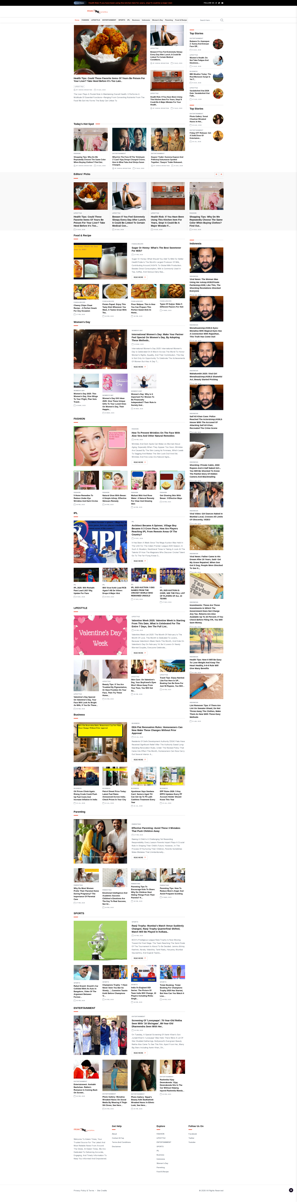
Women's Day (157, 20)
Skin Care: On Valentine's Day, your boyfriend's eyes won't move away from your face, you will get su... (143, 685)
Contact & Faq (118, 1138)
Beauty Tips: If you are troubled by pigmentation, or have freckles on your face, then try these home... (114, 690)
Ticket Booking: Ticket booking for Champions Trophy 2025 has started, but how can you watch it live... (172, 990)
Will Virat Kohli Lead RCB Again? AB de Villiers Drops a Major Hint (114, 590)
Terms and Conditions (121, 1142)
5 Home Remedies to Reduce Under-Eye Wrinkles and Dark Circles (86, 498)
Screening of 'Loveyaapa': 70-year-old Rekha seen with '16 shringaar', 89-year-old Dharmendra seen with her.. (157, 1023)
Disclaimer (116, 1146)
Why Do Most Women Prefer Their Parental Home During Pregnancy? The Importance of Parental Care (86, 893)
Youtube (192, 1142)
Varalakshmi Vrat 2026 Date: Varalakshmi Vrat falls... (200, 93)
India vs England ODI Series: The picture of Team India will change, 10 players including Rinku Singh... (143, 993)
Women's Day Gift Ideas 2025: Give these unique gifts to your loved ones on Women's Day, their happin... (114, 403)
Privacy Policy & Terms (84, 1190)
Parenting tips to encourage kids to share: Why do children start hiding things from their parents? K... (143, 892)
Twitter (191, 1138)
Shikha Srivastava (85, 90)
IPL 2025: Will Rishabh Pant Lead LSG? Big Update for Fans (84, 590)
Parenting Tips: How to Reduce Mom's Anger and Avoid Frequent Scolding (172, 891)
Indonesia (146, 20)
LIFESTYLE (95, 20)
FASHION (85, 20)
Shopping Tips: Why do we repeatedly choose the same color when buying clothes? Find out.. (131, 3)
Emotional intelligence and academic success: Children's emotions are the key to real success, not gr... (114, 898)
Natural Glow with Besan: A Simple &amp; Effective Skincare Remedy (114, 498)
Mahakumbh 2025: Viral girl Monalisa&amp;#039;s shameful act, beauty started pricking (206, 376)
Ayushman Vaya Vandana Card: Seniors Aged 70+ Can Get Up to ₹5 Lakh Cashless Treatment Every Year (143, 796)
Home (77, 20)
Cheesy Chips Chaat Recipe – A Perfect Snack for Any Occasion (85, 308)
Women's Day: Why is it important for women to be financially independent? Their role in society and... (143, 399)
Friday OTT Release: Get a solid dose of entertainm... (200, 135)
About (114, 1134)
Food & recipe (181, 20)
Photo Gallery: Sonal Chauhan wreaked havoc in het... (199, 119)
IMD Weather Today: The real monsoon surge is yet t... (200, 76)
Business (136, 20)
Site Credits (102, 1190)
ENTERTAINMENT (109, 20)
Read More (138, 277)
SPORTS (121, 20)
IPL (128, 20)
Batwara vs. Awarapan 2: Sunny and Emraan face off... (199, 43)
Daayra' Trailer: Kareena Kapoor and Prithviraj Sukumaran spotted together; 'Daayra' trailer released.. (167, 159)
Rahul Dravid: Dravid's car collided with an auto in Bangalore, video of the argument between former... (86, 991)
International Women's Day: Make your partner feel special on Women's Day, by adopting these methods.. (157, 337)
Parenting (169, 20)
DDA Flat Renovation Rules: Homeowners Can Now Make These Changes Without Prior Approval (157, 730)
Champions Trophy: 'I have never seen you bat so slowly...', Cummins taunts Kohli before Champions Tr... (114, 990)
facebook (193, 1134)
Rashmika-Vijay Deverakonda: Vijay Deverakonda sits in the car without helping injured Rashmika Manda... (172, 1085)
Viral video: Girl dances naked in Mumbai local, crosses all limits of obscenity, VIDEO (206, 517)
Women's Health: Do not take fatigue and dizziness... (199, 60)
